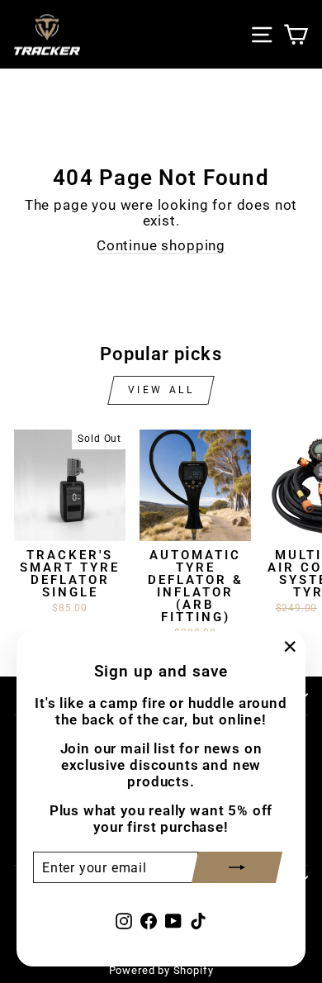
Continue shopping (161, 246)
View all (161, 390)
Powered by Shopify (161, 970)
